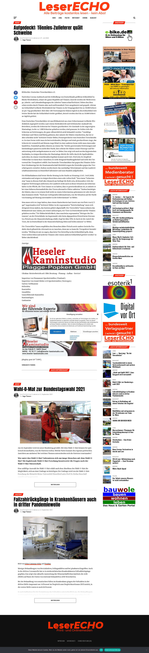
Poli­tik (67, 18)
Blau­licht (93, 18)
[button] (98, 314)
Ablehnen (73, 331)
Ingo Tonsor (27, 40)
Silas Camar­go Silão (33, 564)
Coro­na (85, 18)
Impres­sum (73, 339)
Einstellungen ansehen (90, 331)
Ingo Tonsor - (27, 396)
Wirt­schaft (76, 18)
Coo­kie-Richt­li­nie (74, 336)
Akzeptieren (57, 331)
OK (101, 650)
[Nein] (146, 650)
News (54, 18)
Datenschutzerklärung (112, 650)
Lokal (60, 18)
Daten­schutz (73, 337)
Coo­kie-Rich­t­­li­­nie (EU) (85, 641)
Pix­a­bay (48, 564)
